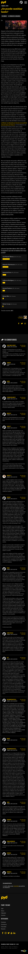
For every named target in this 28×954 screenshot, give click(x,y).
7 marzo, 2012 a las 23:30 (12, 821)
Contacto (3, 915)
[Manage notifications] (24, 951)
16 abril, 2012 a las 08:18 (12, 346)
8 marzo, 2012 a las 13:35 (12, 477)
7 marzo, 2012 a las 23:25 (12, 843)
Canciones (3, 922)
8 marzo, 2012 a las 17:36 (12, 399)
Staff (2, 908)
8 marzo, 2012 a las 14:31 (12, 428)
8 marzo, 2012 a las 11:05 (12, 569)
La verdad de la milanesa (14, 16)
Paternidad (3, 927)
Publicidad (3, 913)
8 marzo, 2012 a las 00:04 (12, 701)
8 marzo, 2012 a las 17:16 (12, 414)
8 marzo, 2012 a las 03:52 (12, 634)
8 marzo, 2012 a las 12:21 (12, 498)
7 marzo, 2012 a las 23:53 (12, 740)
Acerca (2, 911)
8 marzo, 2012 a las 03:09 (12, 659)
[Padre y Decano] (3, 2)
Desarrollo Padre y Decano (7, 944)
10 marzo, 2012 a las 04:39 (11, 364)
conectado (16, 886)
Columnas (4, 16)
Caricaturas (4, 924)
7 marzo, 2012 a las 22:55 (12, 873)
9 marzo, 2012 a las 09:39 (12, 383)
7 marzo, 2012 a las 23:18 (12, 854)
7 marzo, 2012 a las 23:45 (12, 750)
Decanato (3, 929)
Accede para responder (22, 346)
